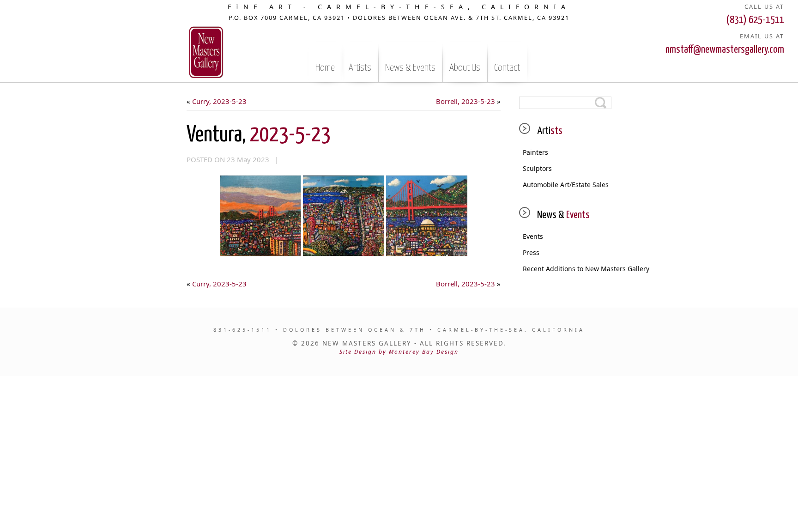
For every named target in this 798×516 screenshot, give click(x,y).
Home (325, 68)
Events (533, 236)
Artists (360, 68)
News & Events (410, 68)
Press (531, 252)
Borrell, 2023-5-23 (465, 101)
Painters (535, 152)
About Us (464, 68)
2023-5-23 (259, 135)
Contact (507, 68)
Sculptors (537, 168)
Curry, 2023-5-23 (219, 101)
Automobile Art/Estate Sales (566, 184)
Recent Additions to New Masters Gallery (567, 268)
